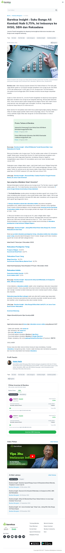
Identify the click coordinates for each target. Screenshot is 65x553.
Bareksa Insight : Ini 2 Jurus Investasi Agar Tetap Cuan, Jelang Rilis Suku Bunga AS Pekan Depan (32, 508)
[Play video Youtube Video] (32, 456)
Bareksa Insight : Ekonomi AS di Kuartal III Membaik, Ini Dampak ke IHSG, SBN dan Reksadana (31, 492)
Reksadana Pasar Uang (15, 256)
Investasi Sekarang (13, 311)
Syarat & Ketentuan (35, 532)
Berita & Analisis (48, 523)
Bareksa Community (49, 529)
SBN (19, 390)
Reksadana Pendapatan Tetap (18, 247)
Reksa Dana (12, 390)
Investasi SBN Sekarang (32, 432)
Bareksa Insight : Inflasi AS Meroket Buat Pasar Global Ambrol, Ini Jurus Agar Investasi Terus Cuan (31, 500)
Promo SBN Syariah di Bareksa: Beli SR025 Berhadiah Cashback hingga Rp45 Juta (30, 136)
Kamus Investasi (48, 526)
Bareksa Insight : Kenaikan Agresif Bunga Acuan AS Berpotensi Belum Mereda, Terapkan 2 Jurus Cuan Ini (32, 484)
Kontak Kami (33, 529)
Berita (8, 15)
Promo (16, 131)
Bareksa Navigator (17, 15)
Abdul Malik (17, 361)
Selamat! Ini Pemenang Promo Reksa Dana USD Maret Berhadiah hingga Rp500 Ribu (30, 128)
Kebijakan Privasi (34, 534)
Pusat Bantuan (34, 526)
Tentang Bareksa (34, 523)
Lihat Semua (54, 442)
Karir (45, 532)
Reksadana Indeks (14, 270)
